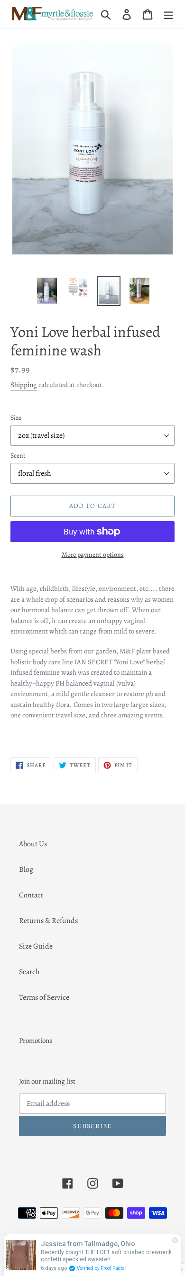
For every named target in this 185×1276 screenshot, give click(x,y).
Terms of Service (44, 997)
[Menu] (168, 14)
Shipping (23, 384)
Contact (31, 895)
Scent (18, 455)
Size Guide (36, 946)
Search (29, 972)
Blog (26, 869)
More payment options (93, 554)
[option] (47, 290)
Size (15, 417)
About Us (33, 844)
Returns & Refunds (48, 920)
